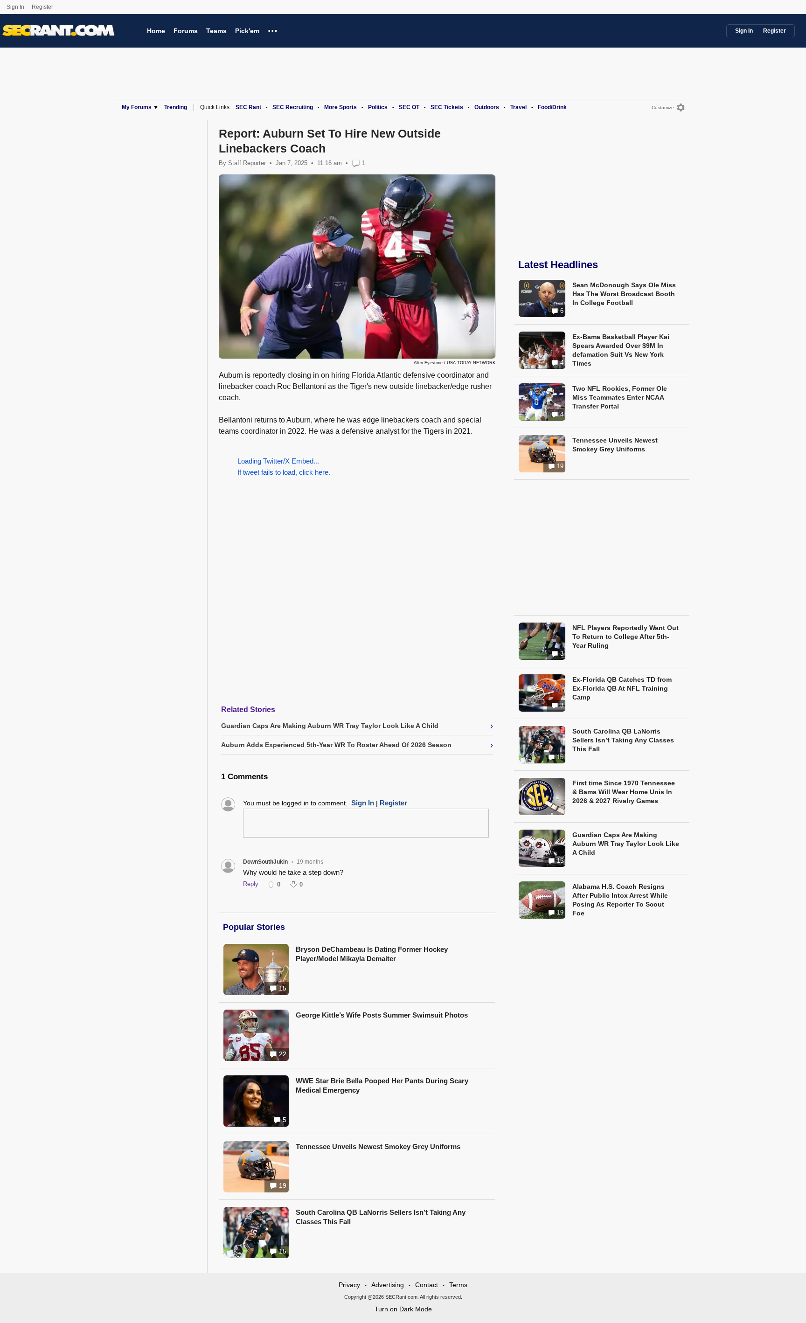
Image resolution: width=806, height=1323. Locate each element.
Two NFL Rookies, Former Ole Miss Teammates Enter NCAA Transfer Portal (619, 397)
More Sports (340, 107)
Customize (663, 107)
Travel (518, 107)
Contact (426, 1284)
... (273, 29)
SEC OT (409, 107)
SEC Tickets (447, 107)
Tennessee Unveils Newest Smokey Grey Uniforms (378, 1146)
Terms (458, 1284)
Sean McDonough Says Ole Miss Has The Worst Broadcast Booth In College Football (624, 293)
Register (43, 7)
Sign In (15, 7)
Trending (175, 107)
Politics (378, 107)
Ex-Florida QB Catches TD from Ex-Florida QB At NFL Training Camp (622, 688)
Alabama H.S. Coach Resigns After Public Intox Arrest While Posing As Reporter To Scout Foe (620, 900)
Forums (186, 30)
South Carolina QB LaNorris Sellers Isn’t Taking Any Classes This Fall (381, 1217)
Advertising (387, 1284)
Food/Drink (552, 107)
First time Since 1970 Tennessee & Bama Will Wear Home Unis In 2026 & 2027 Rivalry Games (623, 791)
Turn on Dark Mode (403, 1309)
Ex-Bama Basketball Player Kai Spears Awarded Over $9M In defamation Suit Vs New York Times (620, 350)
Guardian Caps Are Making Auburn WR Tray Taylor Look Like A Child (625, 843)
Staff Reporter (247, 162)
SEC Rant (248, 107)
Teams (216, 30)
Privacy (349, 1284)
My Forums (137, 107)
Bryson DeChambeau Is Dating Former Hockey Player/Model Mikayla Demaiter (372, 954)
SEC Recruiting (292, 107)
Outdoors (486, 107)
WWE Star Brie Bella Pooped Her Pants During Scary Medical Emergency (382, 1085)
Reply (250, 883)
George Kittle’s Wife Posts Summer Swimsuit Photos (382, 1015)
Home (156, 30)
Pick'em (247, 30)
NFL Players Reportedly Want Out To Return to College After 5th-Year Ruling (625, 636)
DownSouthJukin (265, 862)
